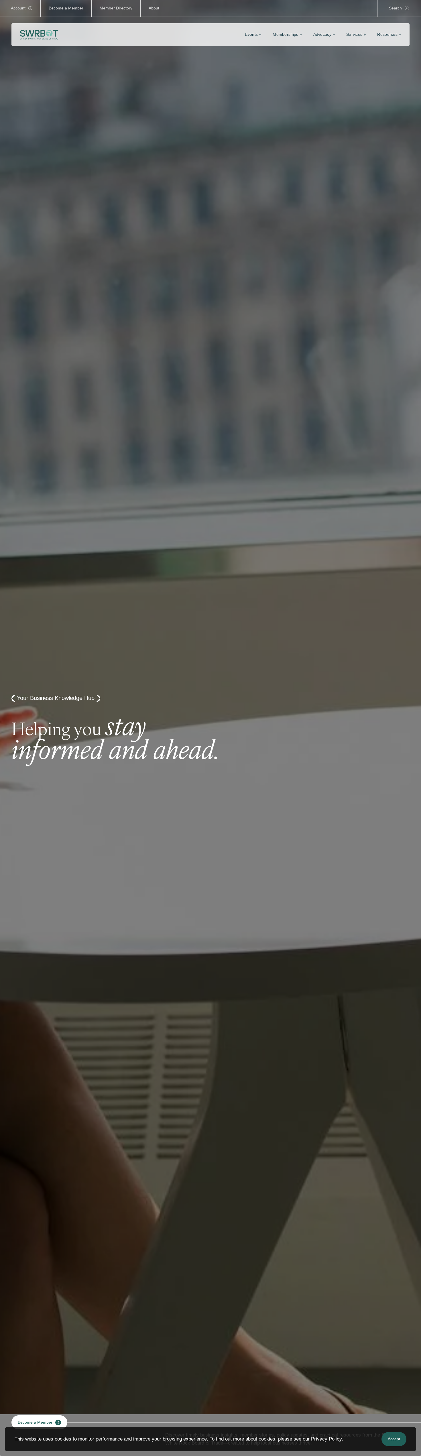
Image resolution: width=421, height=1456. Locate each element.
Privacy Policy (326, 1439)
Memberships (285, 34)
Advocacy (322, 34)
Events (251, 34)
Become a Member (66, 8)
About (154, 8)
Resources (387, 34)
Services (354, 34)
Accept (394, 1439)
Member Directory (116, 8)
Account (18, 8)
